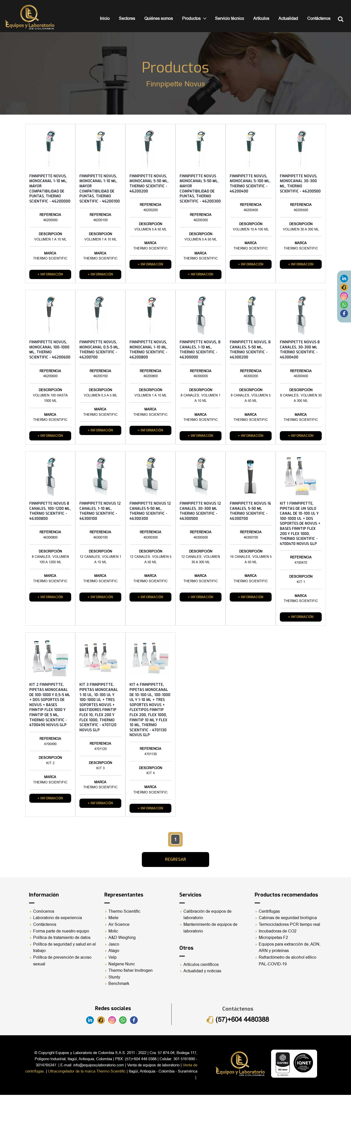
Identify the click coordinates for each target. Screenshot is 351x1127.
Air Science (119, 924)
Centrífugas (269, 911)
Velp (112, 957)
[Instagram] (344, 296)
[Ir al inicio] (30, 17)
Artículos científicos (201, 964)
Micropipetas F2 (273, 937)
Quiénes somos (158, 18)
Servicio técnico (229, 18)
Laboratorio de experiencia (57, 918)
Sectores (127, 18)
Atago (113, 951)
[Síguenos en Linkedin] (344, 278)
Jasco (113, 944)
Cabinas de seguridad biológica (288, 918)
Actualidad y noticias (202, 971)
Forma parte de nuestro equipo (61, 931)
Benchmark (118, 983)
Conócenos (43, 911)
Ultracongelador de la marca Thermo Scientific (87, 1071)
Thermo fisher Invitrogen (130, 970)
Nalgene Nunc (121, 964)
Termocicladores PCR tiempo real (289, 924)
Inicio (105, 18)
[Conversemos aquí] (344, 304)
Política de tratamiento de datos (61, 937)
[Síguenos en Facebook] (344, 313)
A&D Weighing (122, 937)
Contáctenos (318, 18)
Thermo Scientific (124, 911)
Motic (113, 931)
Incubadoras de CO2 (278, 931)
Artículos (261, 18)
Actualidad (288, 18)
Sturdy (114, 977)
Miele (113, 918)
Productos (191, 18)
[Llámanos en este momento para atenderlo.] (344, 287)
